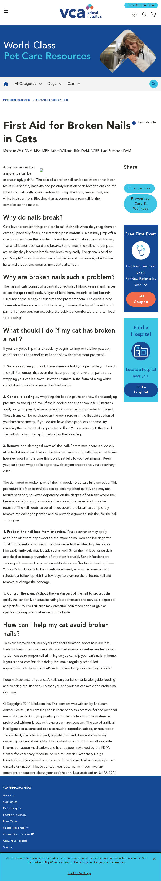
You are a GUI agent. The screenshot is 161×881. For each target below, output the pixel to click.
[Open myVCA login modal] (135, 14)
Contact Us (10, 802)
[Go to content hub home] (6, 84)
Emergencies (139, 188)
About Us (9, 795)
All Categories (25, 84)
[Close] (154, 858)
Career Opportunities (17, 835)
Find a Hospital (12, 808)
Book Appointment (141, 5)
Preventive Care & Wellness (140, 204)
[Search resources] (153, 84)
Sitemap (8, 847)
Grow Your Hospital (15, 841)
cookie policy (42, 862)
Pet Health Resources (16, 100)
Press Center (10, 821)
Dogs (52, 84)
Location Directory (14, 815)
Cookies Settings (79, 873)
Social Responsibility (16, 828)
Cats (71, 84)
